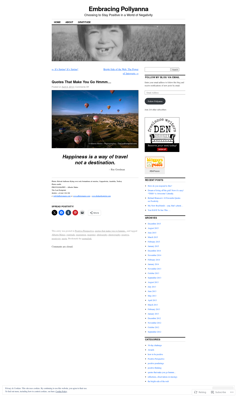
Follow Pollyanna (155, 101)
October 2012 (153, 327)
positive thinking (155, 367)
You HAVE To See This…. (159, 210)
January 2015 (153, 246)
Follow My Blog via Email (162, 77)
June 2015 (152, 232)
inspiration (81, 234)
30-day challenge (155, 345)
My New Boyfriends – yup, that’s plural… (165, 205)
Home (57, 22)
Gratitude (84, 22)
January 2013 (153, 313)
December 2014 (154, 250)
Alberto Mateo (58, 234)
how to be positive (155, 354)
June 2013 (152, 291)
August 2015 (153, 228)
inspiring (91, 234)
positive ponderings (156, 363)
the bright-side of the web (158, 381)
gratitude (70, 234)
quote (64, 238)
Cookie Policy (61, 391)
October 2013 (153, 273)
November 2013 (154, 268)
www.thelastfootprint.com (101, 196)
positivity (56, 238)
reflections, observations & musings (162, 376)
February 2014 (154, 259)
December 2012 (154, 318)
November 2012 (154, 322)
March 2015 (153, 237)
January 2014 (153, 264)
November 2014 (154, 255)
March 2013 (153, 304)
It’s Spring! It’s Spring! (65, 69)
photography (114, 234)
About (69, 22)
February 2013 (154, 309)
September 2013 (154, 277)
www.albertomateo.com (81, 196)
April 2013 (152, 300)
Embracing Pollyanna (118, 8)
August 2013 (153, 282)
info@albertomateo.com (62, 196)
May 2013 (152, 295)
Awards (151, 349)
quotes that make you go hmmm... (110, 230)
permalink (87, 238)
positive (125, 234)
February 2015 (154, 241)
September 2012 (154, 331)
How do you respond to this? (160, 185)
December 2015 (154, 223)
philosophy (102, 234)
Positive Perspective (84, 230)
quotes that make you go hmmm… (162, 372)
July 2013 (152, 286)
